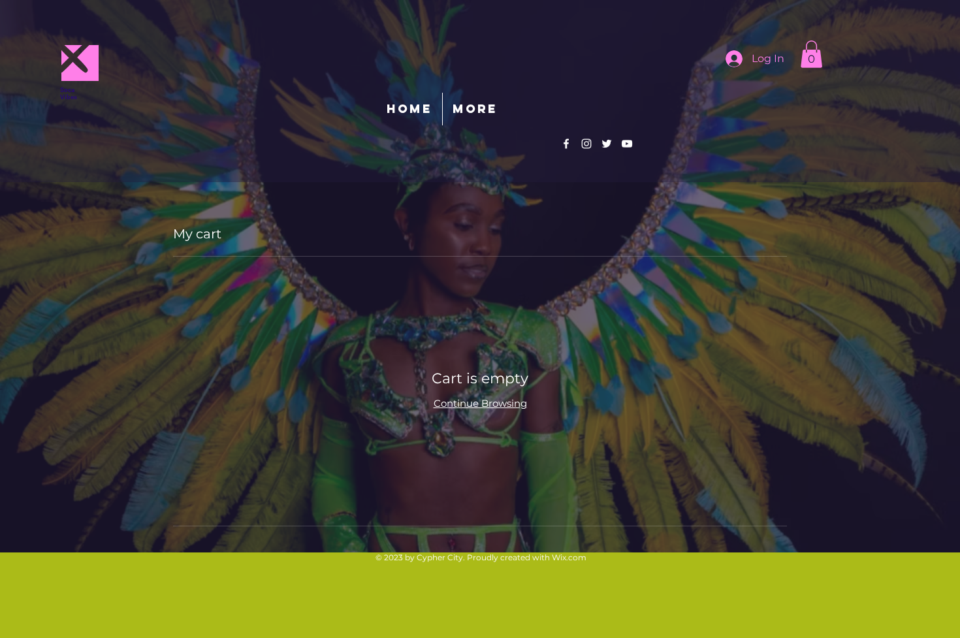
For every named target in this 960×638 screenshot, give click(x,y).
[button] (811, 54)
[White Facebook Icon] (566, 143)
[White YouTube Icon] (626, 143)
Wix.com (569, 557)
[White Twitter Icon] (606, 143)
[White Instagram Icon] (586, 143)
